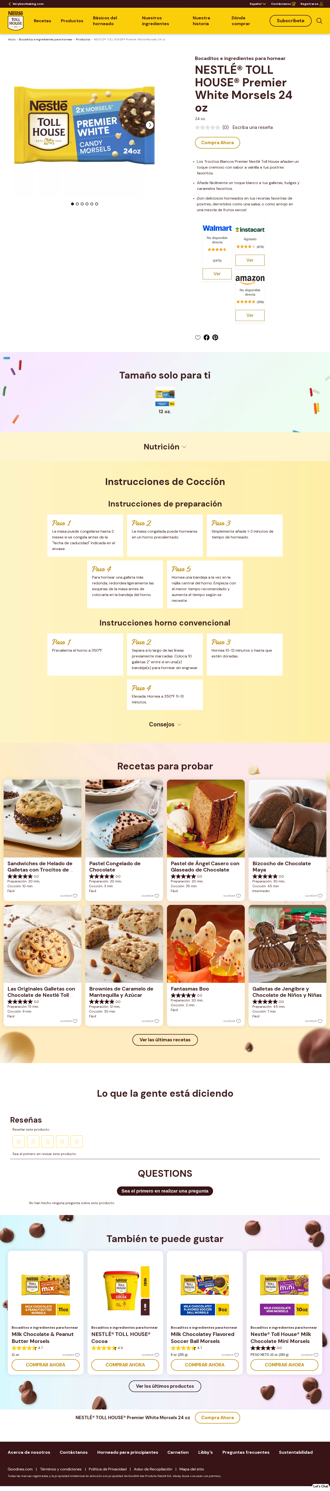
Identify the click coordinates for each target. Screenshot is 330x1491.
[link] (217, 273)
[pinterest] (216, 337)
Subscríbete (290, 21)
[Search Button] (319, 21)
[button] (149, 125)
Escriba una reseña (253, 127)
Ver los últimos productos (165, 1386)
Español (255, 3)
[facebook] (208, 337)
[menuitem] (42, 20)
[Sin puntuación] (208, 127)
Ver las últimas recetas (165, 1040)
